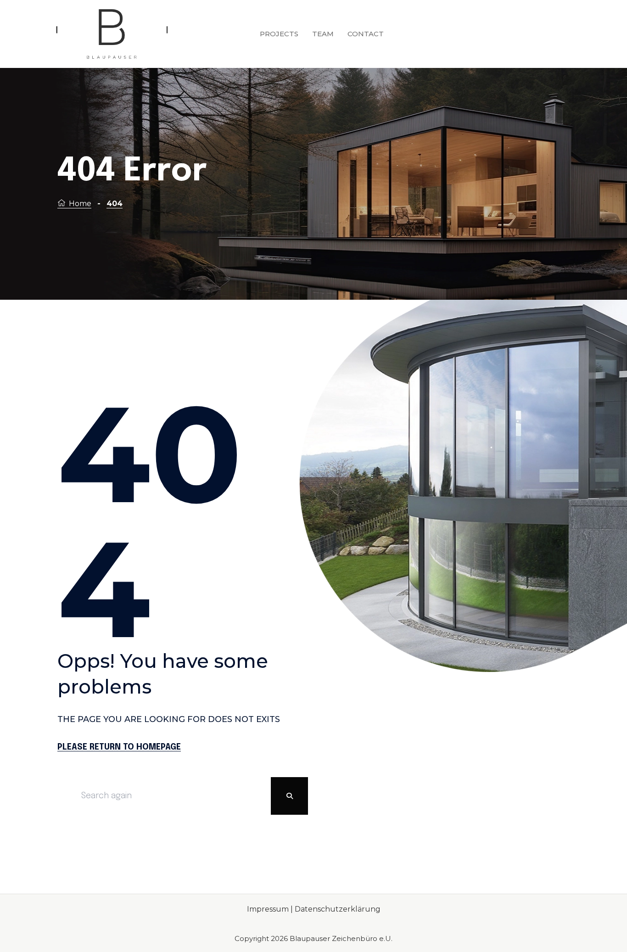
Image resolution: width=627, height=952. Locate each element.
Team (323, 33)
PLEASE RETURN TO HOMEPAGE (119, 747)
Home (80, 203)
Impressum (269, 909)
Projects (279, 33)
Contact (365, 33)
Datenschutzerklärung (338, 909)
